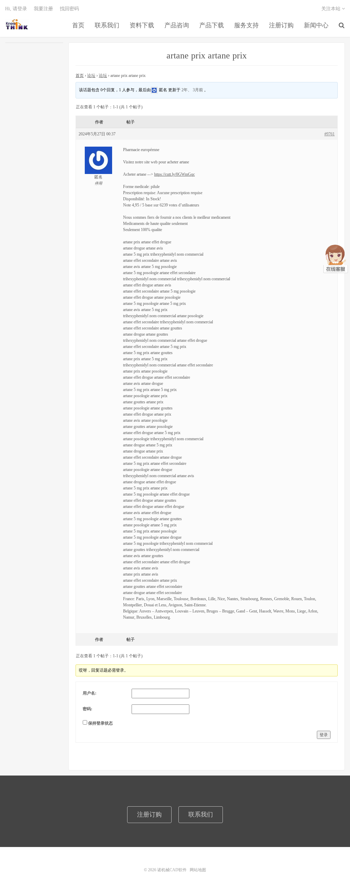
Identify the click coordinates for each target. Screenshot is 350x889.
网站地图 (198, 869)
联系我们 (107, 25)
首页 (78, 25)
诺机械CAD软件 (17, 24)
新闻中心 (316, 25)
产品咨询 (176, 25)
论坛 (91, 75)
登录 (324, 734)
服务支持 (246, 25)
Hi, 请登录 (16, 8)
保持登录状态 (100, 723)
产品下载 (211, 25)
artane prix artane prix (206, 55)
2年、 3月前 (192, 89)
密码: (87, 708)
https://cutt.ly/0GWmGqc (174, 174)
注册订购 (281, 25)
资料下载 (142, 25)
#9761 (329, 134)
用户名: (89, 693)
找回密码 (69, 8)
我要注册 (43, 8)
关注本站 (331, 8)
